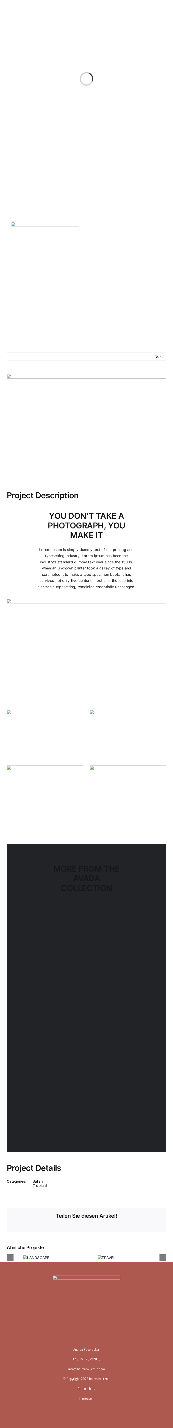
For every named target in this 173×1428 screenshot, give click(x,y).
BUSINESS (125, 1034)
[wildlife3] (128, 711)
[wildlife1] (128, 767)
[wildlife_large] (86, 601)
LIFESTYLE (125, 956)
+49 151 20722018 (87, 1359)
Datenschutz (86, 1388)
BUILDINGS (47, 1111)
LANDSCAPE (51, 956)
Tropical (40, 1185)
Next (159, 356)
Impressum (86, 1398)
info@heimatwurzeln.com (86, 1369)
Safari (38, 1181)
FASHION (47, 1034)
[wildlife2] (45, 711)
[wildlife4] (45, 767)
